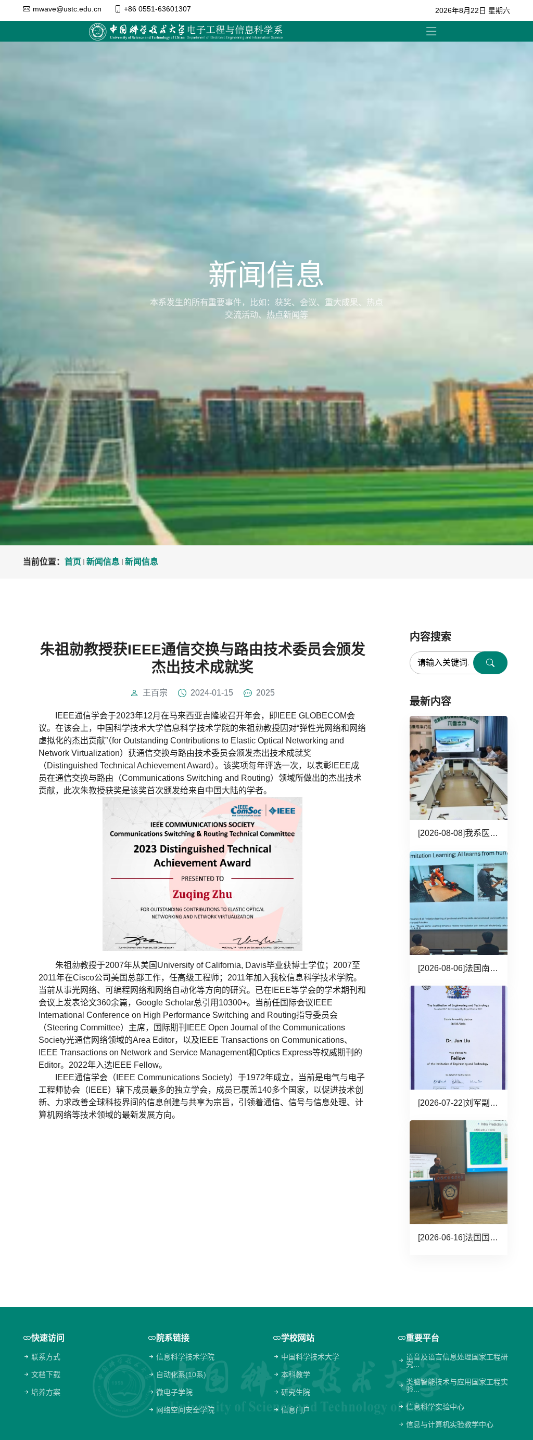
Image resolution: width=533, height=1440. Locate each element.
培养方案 (45, 1392)
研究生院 (295, 1392)
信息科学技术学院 (185, 1356)
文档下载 (45, 1374)
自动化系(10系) (181, 1374)
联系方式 (45, 1356)
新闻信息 (103, 561)
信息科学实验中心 (435, 1406)
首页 (73, 561)
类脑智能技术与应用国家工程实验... (457, 1385)
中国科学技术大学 (310, 1356)
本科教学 (295, 1374)
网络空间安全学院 (185, 1409)
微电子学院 (174, 1392)
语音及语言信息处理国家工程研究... (457, 1360)
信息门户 (295, 1409)
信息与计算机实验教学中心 (449, 1424)
